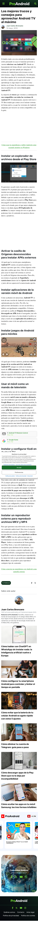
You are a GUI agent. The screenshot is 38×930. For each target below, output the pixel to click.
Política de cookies (10, 475)
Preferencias (19, 472)
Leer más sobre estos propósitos (23, 464)
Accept (19, 467)
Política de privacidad (21, 475)
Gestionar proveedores (9, 464)
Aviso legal (30, 475)
